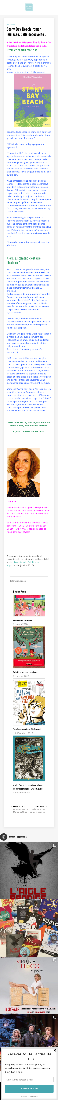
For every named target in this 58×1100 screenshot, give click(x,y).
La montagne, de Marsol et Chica (20, 810)
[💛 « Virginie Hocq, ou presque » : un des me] (29, 985)
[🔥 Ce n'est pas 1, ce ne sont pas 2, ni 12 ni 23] (29, 928)
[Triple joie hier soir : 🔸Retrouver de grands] (29, 1042)
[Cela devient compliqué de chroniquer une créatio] (29, 870)
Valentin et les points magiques (37, 810)
